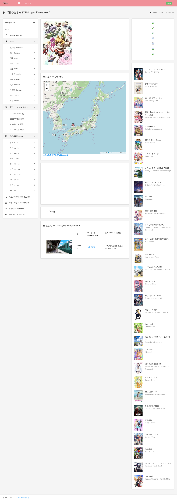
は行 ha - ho (15, 169)
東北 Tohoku (15, 53)
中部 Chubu (14, 63)
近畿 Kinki (14, 69)
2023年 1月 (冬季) (17, 114)
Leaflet (103, 153)
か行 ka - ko (14, 148)
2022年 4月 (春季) (17, 130)
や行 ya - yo (14, 180)
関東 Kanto (14, 58)
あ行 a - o (14, 143)
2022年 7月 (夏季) (17, 124)
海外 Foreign (15, 95)
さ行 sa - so (14, 153)
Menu (26, 3)
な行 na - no (15, 164)
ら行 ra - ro (14, 185)
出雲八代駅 (91, 247)
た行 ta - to (14, 158)
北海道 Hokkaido (16, 48)
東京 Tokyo (14, 101)
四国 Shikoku (15, 79)
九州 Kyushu (15, 85)
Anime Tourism (159, 13)
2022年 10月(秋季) (17, 119)
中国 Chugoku (15, 74)
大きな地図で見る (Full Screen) (55, 155)
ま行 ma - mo (15, 174)
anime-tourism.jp (22, 498)
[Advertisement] (84, 184)
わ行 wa (13, 190)
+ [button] (47, 84)
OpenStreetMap (113, 153)
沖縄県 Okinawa (16, 90)
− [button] (47, 88)
